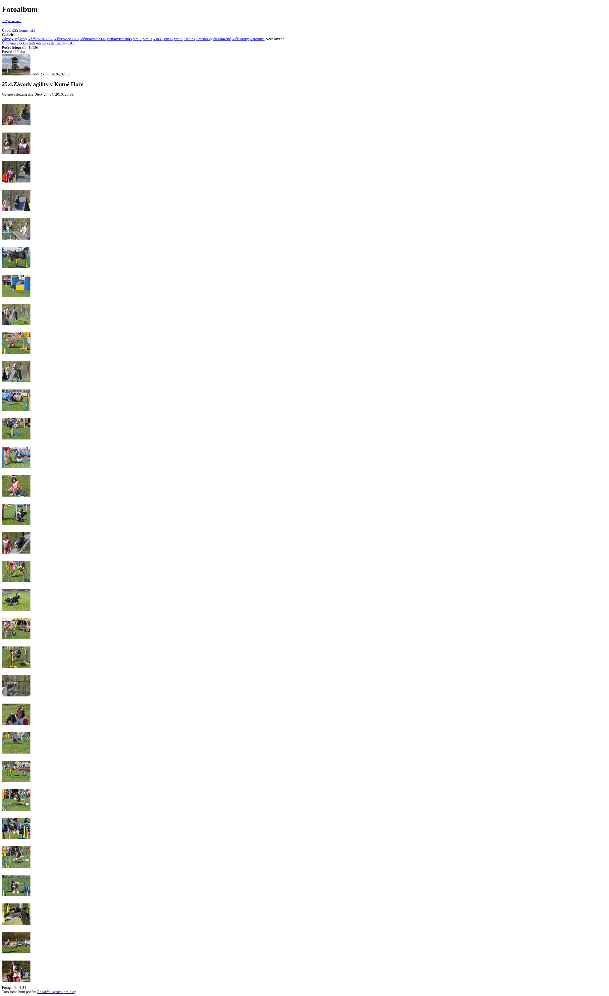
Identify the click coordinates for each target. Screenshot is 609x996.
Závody (8, 39)
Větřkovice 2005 (119, 39)
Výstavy (21, 39)
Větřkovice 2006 (93, 39)
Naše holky (240, 39)
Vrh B (168, 39)
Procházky (204, 39)
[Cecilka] (16, 128)
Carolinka (257, 39)
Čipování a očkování (17, 43)
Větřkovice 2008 (40, 39)
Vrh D (147, 39)
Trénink (189, 39)
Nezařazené (222, 39)
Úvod (6, 30)
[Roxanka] (16, 327)
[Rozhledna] (16, 74)
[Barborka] (16, 185)
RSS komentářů (23, 30)
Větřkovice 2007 (66, 39)
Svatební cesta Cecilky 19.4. (54, 43)
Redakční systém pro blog (56, 992)
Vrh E (137, 39)
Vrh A (178, 39)
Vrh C (157, 39)
